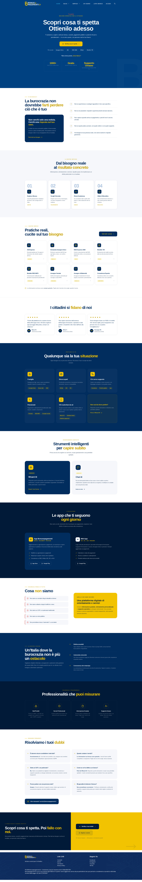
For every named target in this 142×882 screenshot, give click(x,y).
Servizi (75, 3)
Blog (65, 3)
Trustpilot (71, 14)
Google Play (47, 563)
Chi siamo (86, 3)
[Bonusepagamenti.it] (33, 4)
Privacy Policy (61, 865)
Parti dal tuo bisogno (34, 137)
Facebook (92, 860)
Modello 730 (90, 50)
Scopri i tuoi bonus (33, 489)
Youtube (92, 864)
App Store (35, 563)
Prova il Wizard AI (95, 412)
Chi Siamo (60, 864)
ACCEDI (108, 3)
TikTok (91, 865)
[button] (114, 4)
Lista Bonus (98, 3)
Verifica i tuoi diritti (87, 826)
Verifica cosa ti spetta (71, 44)
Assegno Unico (60, 50)
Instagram (93, 862)
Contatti (59, 860)
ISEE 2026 (74, 50)
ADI (68, 50)
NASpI (82, 50)
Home (58, 3)
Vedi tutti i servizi (107, 234)
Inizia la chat (79, 489)
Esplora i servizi (85, 832)
